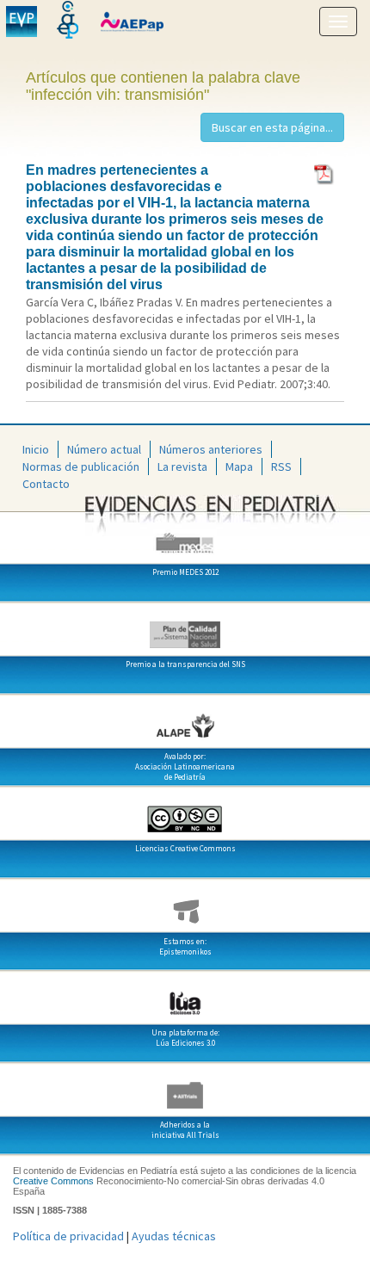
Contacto (46, 483)
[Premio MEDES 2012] (185, 536)
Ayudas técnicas (174, 1236)
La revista (182, 466)
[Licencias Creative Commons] (185, 812)
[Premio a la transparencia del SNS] (185, 628)
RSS (281, 466)
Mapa (239, 466)
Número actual (104, 449)
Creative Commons (53, 1181)
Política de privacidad (68, 1236)
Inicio (35, 449)
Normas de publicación (80, 466)
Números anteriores (210, 449)
